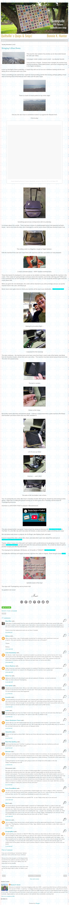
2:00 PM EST (9, 828)
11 (64, 740)
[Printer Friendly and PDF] (6, 608)
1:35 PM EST (9, 716)
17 (64, 830)
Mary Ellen (8, 621)
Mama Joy (8, 675)
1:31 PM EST (9, 707)
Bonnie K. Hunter (6, 611)
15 (64, 802)
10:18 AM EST (9, 662)
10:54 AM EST (9, 672)
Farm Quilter (9, 685)
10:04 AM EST (9, 649)
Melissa (7, 636)
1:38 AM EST (8, 764)
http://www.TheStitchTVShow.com (12, 539)
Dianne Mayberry (10, 666)
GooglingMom (9, 831)
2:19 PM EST (9, 846)
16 (64, 818)
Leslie (7, 710)
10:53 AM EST (9, 799)
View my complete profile (8, 896)
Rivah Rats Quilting (11, 741)
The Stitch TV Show (55, 529)
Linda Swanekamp (10, 652)
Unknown (8, 820)
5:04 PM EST (9, 738)
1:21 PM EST (9, 693)
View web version (34, 879)
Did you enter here (49, 550)
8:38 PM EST (9, 748)
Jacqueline (8, 732)
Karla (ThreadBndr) (10, 788)
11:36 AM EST (9, 816)
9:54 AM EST (8, 632)
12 (64, 750)
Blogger (38, 903)
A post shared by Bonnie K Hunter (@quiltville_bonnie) (25, 181)
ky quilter (8, 697)
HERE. (64, 553)
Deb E (7, 803)
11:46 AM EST (9, 682)
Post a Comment (7, 850)
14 (64, 787)
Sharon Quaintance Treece (13, 720)
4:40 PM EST (9, 728)
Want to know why (57, 289)
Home (34, 875)
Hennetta (8, 751)
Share (4, 613)
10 (64, 730)
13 (64, 767)
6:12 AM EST (8, 784)
